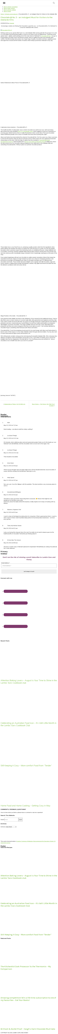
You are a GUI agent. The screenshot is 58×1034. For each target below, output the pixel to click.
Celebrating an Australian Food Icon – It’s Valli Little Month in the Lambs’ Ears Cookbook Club (28, 724)
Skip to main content (9, 8)
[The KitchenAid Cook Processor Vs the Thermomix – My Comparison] (12, 963)
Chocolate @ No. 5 (46, 36)
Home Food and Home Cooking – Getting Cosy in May (25, 805)
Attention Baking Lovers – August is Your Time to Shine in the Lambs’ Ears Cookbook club (29, 681)
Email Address (5, 563)
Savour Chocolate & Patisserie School (35, 141)
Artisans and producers (11, 14)
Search (2, 819)
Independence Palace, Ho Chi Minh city (14, 404)
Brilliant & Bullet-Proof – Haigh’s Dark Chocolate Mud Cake (28, 1029)
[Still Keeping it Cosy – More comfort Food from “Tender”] (14, 762)
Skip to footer (7, 11)
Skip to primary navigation (11, 7)
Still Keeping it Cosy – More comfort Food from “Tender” (26, 765)
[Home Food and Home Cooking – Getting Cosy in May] (14, 802)
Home (2, 14)
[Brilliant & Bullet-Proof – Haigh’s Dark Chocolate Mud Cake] (12, 1025)
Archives (3, 827)
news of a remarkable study (25, 131)
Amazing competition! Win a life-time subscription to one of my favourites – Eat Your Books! (28, 999)
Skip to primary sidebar (10, 10)
